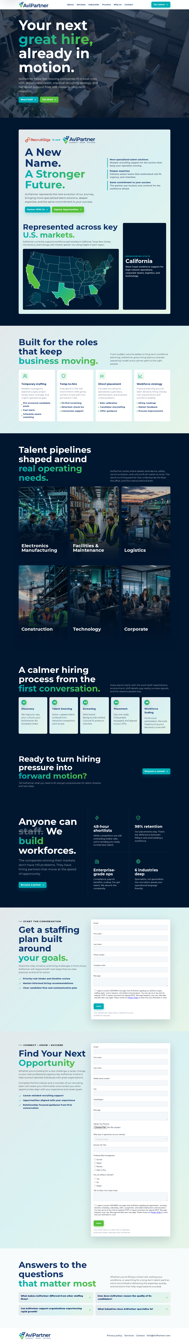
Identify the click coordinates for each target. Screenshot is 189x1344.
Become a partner (31, 885)
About (70, 4)
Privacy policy (114, 1335)
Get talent (159, 4)
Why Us (118, 4)
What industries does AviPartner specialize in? (125, 1309)
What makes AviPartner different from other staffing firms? (52, 1297)
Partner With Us (36, 209)
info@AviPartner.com (158, 1335)
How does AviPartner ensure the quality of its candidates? (124, 1297)
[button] (33, 276)
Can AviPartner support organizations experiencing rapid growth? (51, 1310)
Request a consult (155, 771)
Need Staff (27, 99)
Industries (93, 4)
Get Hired (47, 99)
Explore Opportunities (66, 209)
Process (106, 4)
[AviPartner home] (34, 5)
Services (81, 4)
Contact (128, 4)
